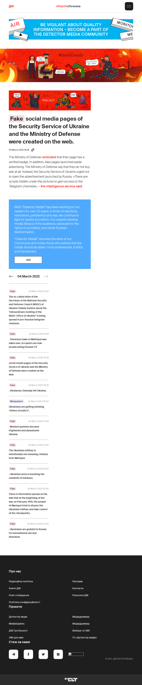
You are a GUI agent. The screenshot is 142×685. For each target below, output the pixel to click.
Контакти (77, 588)
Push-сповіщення (19, 595)
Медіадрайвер (81, 616)
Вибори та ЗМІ (81, 630)
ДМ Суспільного (18, 630)
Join (28, 259)
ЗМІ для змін (16, 637)
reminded (49, 157)
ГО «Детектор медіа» (84, 637)
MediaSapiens (16, 623)
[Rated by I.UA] (76, 655)
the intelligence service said (61, 186)
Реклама (77, 581)
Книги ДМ (15, 588)
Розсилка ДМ (80, 595)
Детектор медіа (18, 616)
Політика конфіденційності (24, 602)
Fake (16, 118)
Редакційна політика (21, 581)
